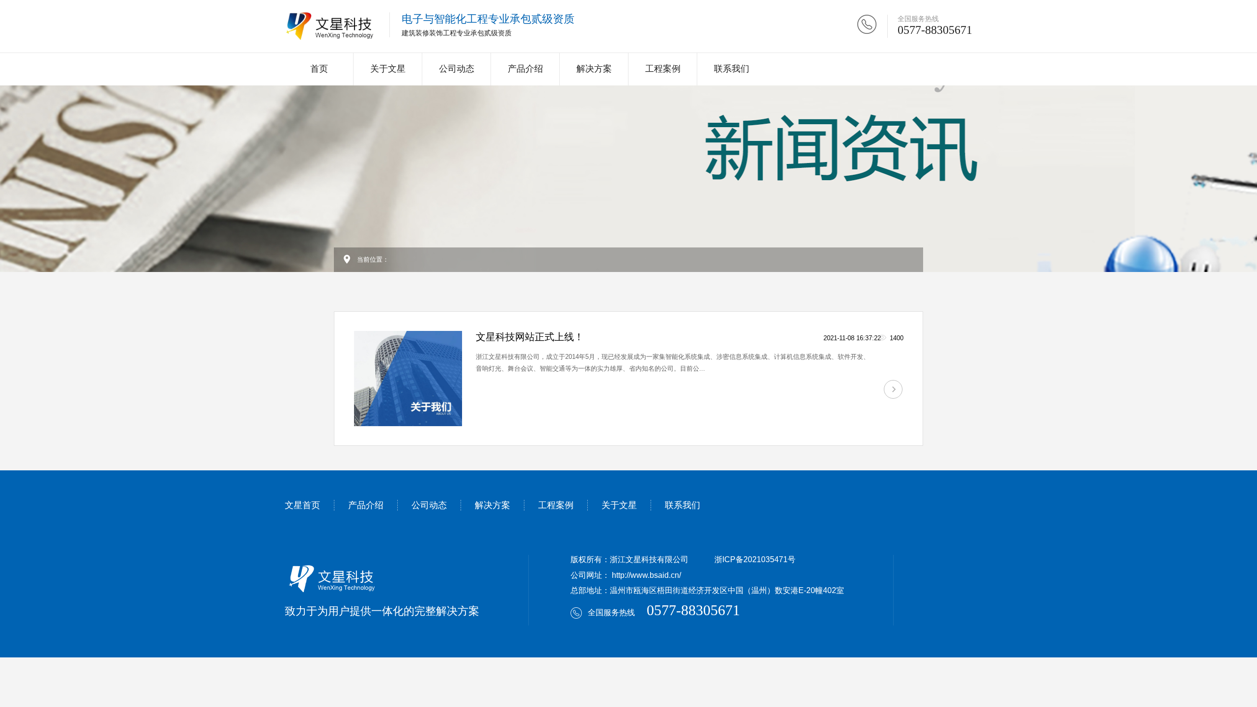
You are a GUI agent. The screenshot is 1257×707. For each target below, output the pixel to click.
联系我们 (731, 69)
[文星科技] (330, 26)
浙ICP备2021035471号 (754, 559)
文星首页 (302, 505)
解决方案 (594, 69)
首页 (319, 69)
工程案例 (663, 69)
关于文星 (388, 69)
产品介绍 (525, 69)
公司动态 (456, 69)
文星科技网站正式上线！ (530, 336)
